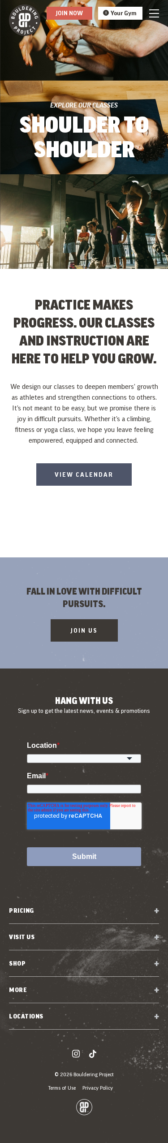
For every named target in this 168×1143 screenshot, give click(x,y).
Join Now (69, 13)
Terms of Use (62, 1088)
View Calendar (84, 474)
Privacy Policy (97, 1088)
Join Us (84, 630)
